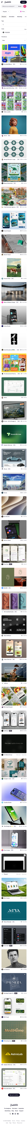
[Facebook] (12, 1113)
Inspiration (21, 1108)
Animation (11, 16)
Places (14, 1122)
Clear (25, 29)
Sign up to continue (14, 1095)
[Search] (24, 6)
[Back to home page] (7, 2)
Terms (13, 1120)
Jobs (7, 1122)
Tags (2, 21)
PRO (14, 64)
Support (21, 1110)
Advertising (7, 1110)
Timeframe (4, 36)
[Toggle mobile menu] (2, 2)
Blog (13, 1110)
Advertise (24, 754)
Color (2, 28)
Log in (23, 2)
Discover (4, 16)
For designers (7, 1108)
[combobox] (9, 6)
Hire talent (14, 1108)
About (16, 1110)
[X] (10, 1113)
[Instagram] (15, 1113)
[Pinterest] (18, 1113)
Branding (19, 16)
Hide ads (18, 754)
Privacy (18, 1120)
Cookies (23, 1120)
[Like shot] (20, 64)
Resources (19, 1122)
